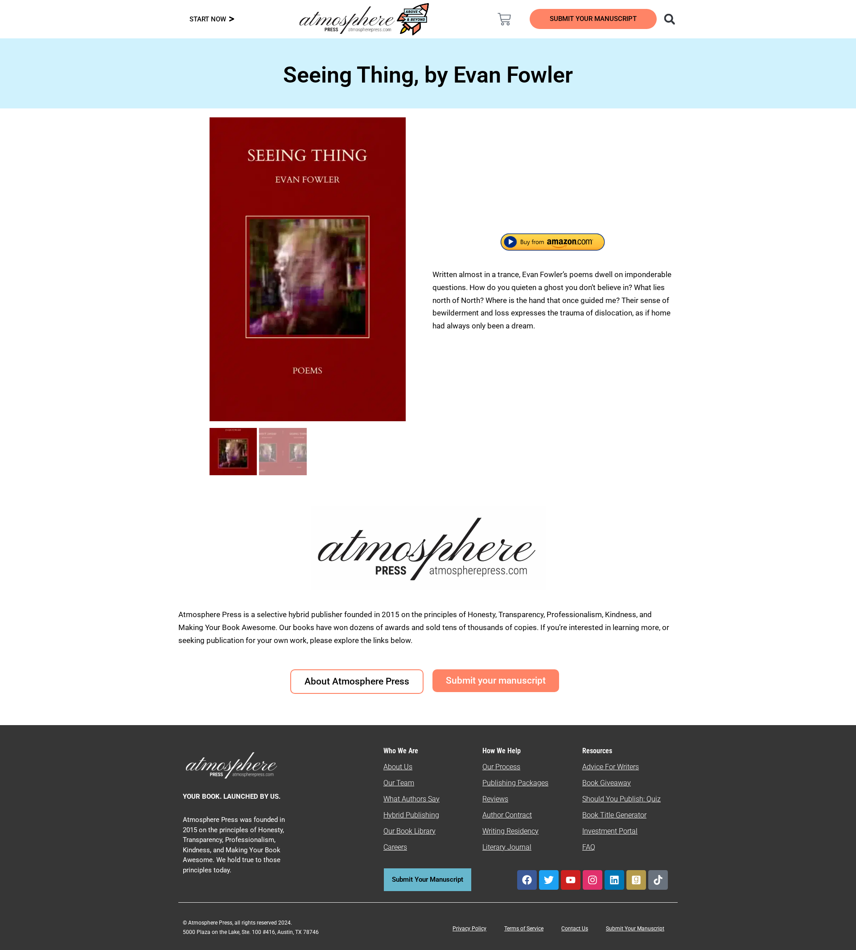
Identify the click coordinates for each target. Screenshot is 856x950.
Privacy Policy (469, 928)
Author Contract (507, 815)
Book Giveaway (606, 783)
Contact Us (574, 928)
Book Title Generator (614, 815)
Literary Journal (506, 847)
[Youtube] (570, 880)
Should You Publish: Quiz (621, 799)
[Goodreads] (636, 880)
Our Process (501, 767)
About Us (397, 767)
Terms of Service (523, 928)
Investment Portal (610, 831)
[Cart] (504, 19)
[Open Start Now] (231, 19)
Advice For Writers (610, 767)
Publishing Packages (515, 783)
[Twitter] (549, 880)
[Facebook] (527, 880)
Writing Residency (510, 831)
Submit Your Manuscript (635, 928)
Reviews (495, 799)
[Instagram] (592, 880)
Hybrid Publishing (411, 815)
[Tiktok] (658, 880)
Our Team (398, 783)
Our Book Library (409, 831)
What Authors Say (411, 799)
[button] (669, 19)
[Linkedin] (614, 880)
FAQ (588, 847)
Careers (395, 847)
